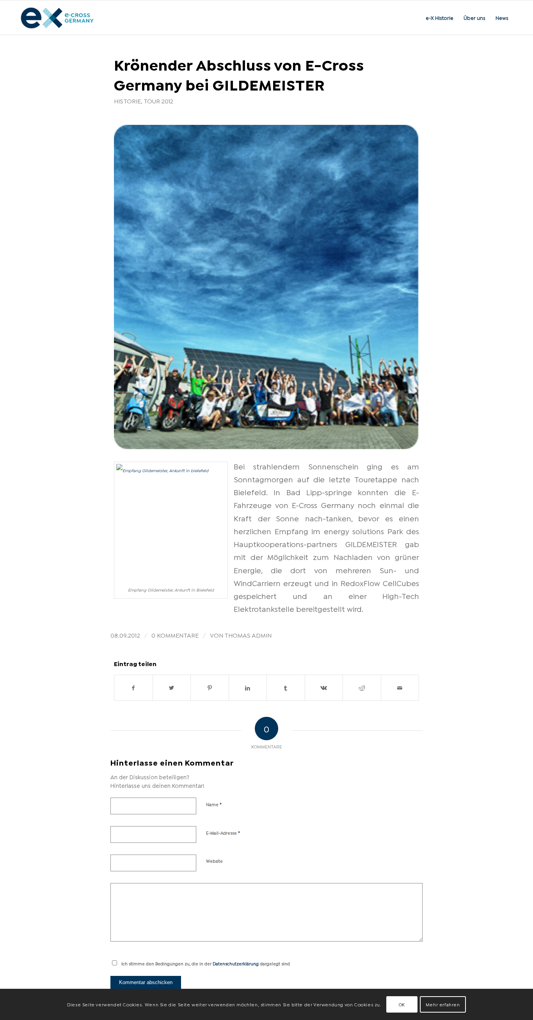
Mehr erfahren (443, 1004)
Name (214, 804)
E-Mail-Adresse (223, 832)
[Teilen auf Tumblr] (286, 687)
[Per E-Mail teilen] (400, 687)
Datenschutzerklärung (236, 963)
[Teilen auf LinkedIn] (248, 687)
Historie (127, 100)
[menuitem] (439, 17)
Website (214, 861)
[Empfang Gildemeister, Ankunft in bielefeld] (266, 287)
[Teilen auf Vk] (324, 687)
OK (402, 1004)
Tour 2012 (158, 100)
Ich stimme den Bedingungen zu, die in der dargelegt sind (205, 963)
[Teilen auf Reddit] (362, 687)
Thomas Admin (248, 634)
